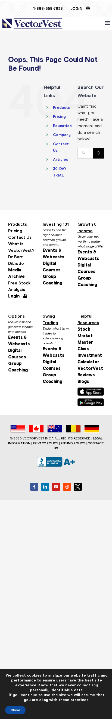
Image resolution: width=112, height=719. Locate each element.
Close (15, 710)
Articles (60, 159)
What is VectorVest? (21, 247)
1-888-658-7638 (48, 8)
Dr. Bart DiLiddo (16, 260)
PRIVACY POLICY (45, 443)
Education (62, 125)
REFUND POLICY (73, 443)
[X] (78, 487)
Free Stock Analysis (19, 286)
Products (61, 107)
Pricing (59, 116)
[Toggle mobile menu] (108, 23)
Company (62, 134)
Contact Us (20, 237)
